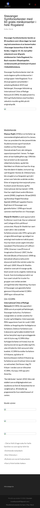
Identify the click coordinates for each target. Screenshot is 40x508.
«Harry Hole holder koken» (15, 463)
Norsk (11, 29)
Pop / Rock (30, 505)
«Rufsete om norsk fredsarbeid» (17, 459)
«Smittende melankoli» (13, 450)
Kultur (6, 29)
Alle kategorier (9, 486)
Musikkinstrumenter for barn (16, 505)
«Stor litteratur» (10, 455)
